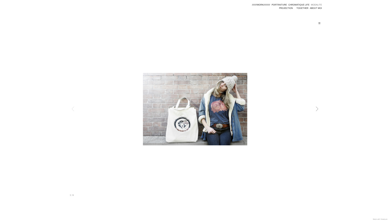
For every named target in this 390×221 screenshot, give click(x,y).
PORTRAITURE (279, 5)
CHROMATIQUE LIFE (298, 5)
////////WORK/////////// (261, 5)
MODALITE (316, 5)
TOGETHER (302, 8)
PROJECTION (286, 8)
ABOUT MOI (316, 8)
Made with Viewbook (380, 219)
